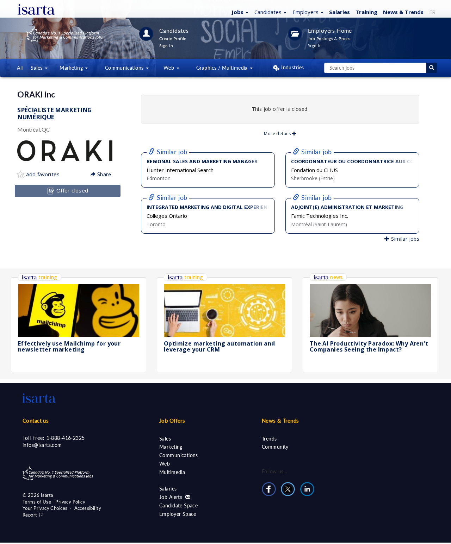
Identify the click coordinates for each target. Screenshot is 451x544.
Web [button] (169, 68)
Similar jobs (404, 238)
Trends (269, 439)
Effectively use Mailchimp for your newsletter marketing (69, 347)
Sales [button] (37, 68)
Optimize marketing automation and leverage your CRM (219, 347)
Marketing (171, 447)
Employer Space (177, 514)
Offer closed (71, 190)
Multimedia (172, 472)
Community (275, 447)
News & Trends (280, 420)
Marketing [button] (72, 68)
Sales (165, 439)
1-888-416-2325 (66, 438)
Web (164, 464)
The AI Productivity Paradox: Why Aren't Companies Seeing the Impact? (369, 347)
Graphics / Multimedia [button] (222, 68)
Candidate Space (178, 505)
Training (366, 11)
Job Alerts (171, 497)
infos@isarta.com (42, 445)
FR (432, 11)
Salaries (339, 11)
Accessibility (87, 508)
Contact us (36, 420)
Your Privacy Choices (45, 508)
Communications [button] (125, 68)
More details (278, 134)
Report (30, 515)
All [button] (20, 68)
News (403, 11)
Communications (178, 455)
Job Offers (172, 420)
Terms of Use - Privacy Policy (54, 502)
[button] (239, 11)
